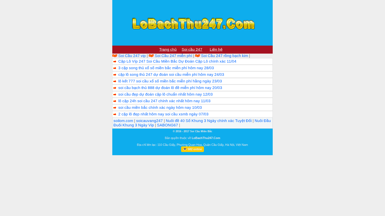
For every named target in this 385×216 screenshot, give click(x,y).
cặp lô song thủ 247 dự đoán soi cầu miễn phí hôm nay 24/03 (171, 74)
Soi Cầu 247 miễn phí (173, 56)
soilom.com (123, 121)
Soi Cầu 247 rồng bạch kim (224, 56)
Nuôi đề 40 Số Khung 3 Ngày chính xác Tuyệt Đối (209, 121)
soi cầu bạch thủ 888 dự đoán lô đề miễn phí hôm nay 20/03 (170, 88)
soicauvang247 (149, 121)
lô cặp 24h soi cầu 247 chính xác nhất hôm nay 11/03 (164, 101)
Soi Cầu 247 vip (132, 56)
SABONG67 (167, 125)
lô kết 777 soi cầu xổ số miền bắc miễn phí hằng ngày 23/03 (170, 81)
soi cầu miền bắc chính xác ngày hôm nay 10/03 (160, 107)
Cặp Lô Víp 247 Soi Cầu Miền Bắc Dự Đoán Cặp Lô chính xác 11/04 (177, 61)
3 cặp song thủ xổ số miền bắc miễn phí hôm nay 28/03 (166, 68)
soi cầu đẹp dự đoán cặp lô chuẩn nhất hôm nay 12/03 (165, 94)
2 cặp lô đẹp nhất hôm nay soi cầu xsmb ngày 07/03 (163, 114)
